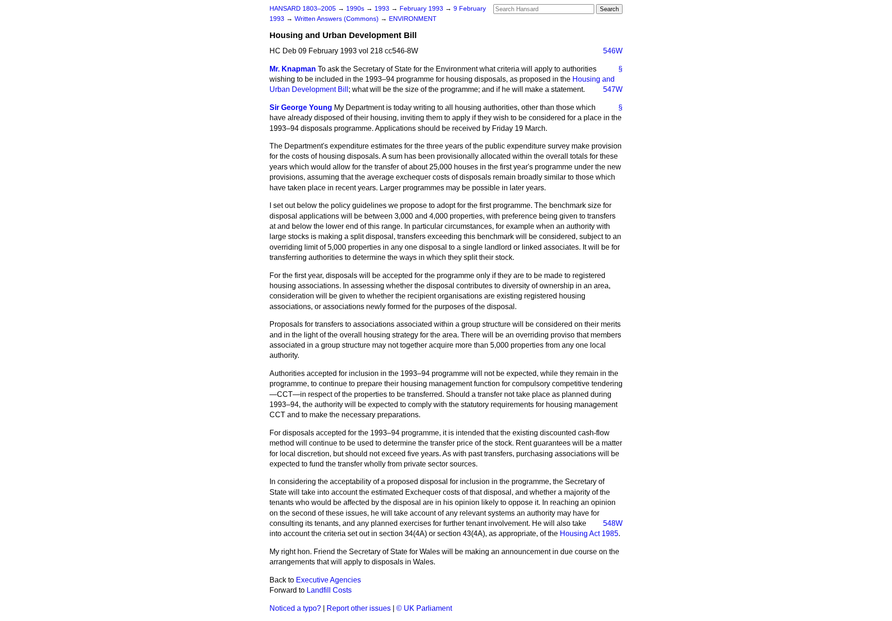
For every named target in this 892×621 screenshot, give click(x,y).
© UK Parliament (424, 608)
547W (613, 89)
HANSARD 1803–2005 (302, 8)
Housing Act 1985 (589, 533)
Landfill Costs (329, 590)
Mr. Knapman (292, 69)
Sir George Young (300, 107)
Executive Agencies (328, 580)
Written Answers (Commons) (337, 18)
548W (613, 523)
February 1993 (422, 8)
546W (613, 51)
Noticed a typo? (295, 608)
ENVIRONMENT (413, 18)
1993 (382, 8)
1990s (356, 8)
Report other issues (359, 608)
